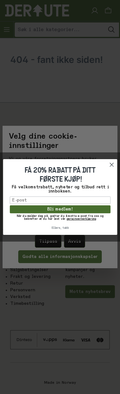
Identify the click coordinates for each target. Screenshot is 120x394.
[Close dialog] (111, 164)
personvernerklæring (81, 219)
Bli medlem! (60, 209)
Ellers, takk (59, 228)
